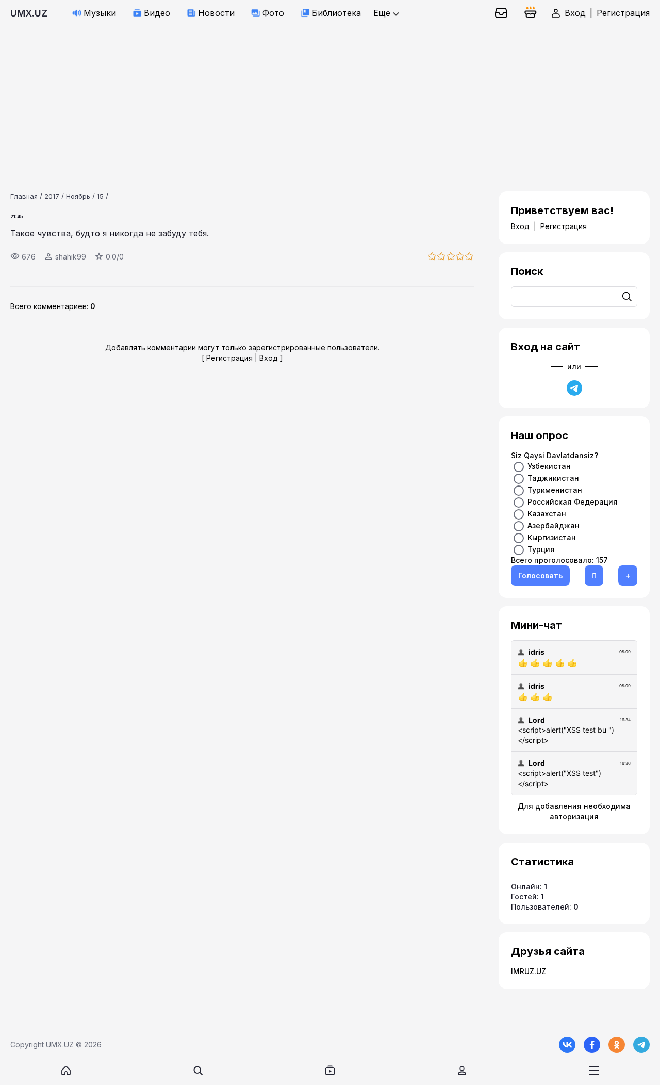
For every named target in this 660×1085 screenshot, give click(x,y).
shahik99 (70, 256)
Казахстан (546, 513)
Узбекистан (549, 466)
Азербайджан (553, 525)
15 (100, 196)
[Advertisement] (309, 98)
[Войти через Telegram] (574, 388)
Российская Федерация (572, 501)
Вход (575, 13)
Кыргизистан (551, 537)
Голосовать (540, 575)
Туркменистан (554, 489)
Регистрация (623, 13)
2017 (51, 196)
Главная (24, 196)
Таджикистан (553, 478)
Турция (541, 549)
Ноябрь (78, 196)
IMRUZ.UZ (528, 971)
